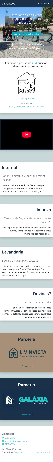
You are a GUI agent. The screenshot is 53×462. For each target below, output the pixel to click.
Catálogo (42, 3)
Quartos (17, 34)
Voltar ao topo (44, 452)
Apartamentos (32, 34)
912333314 (38, 106)
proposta (30, 98)
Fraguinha (19, 452)
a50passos (8, 3)
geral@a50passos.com (20, 106)
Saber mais (26, 366)
